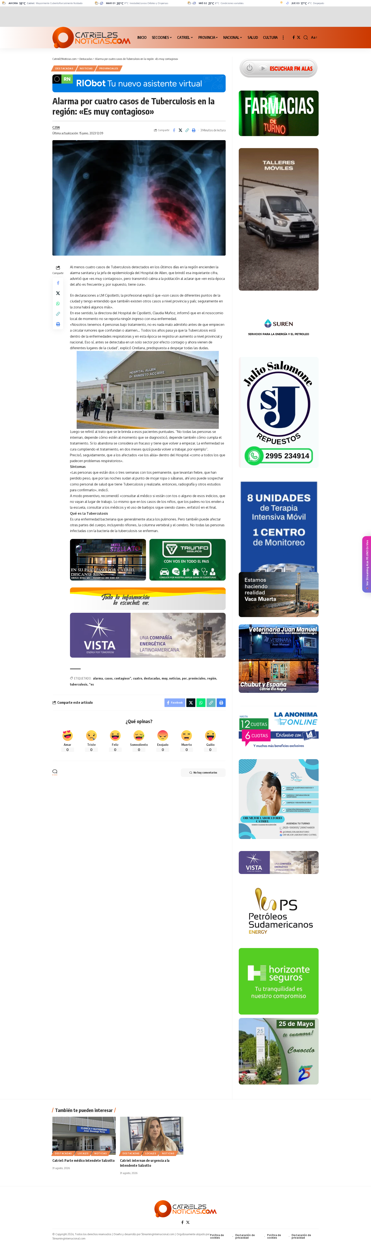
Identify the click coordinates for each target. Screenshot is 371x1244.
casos (109, 678)
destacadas (152, 678)
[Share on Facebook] (174, 130)
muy (164, 678)
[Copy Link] (187, 130)
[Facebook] (294, 37)
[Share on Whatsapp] (58, 303)
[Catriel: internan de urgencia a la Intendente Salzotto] (151, 1136)
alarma (98, 678)
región (211, 678)
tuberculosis (78, 684)
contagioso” (122, 678)
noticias (174, 678)
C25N (56, 127)
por (184, 678)
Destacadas (64, 68)
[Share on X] (181, 130)
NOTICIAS (86, 68)
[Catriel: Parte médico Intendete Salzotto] (84, 1136)
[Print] (194, 130)
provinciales (197, 678)
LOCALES (83, 1153)
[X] (298, 37)
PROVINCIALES (108, 68)
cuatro (137, 678)
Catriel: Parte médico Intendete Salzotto (83, 1160)
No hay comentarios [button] (205, 772)
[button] (283, 37)
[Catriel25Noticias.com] (91, 37)
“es (91, 684)
